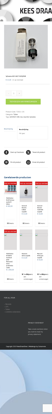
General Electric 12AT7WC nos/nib (40, 209)
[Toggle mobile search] (41, 10)
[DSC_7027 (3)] (26, 47)
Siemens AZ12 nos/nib (26, 255)
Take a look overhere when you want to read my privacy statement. (38, 331)
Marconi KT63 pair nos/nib (40, 256)
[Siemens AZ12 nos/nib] (26, 240)
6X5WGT (13, 117)
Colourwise (42, 346)
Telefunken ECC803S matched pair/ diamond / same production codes (9, 260)
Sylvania (32, 117)
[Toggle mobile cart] (36, 10)
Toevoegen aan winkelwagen (23, 101)
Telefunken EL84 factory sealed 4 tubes (10, 201)
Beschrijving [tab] (8, 129)
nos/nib (26, 117)
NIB (18, 117)
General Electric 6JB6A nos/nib (24, 209)
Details (11, 223)
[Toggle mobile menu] (46, 10)
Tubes (15, 114)
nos (21, 117)
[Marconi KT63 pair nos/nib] (41, 240)
